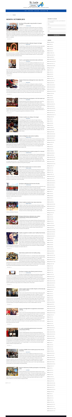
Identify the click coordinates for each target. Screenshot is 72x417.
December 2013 (51, 357)
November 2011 (51, 410)
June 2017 (50, 268)
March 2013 (50, 376)
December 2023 (51, 108)
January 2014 (51, 355)
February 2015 (51, 327)
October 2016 (51, 285)
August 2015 (51, 314)
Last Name (49, 27)
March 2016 (50, 299)
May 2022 (50, 146)
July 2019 (50, 214)
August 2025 (51, 67)
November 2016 (51, 282)
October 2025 (51, 63)
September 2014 (51, 338)
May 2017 (50, 270)
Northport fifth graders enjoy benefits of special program (30, 24)
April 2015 (50, 323)
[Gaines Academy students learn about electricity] (12, 206)
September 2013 (51, 363)
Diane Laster (28, 44)
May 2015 (50, 321)
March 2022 (50, 150)
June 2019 (50, 216)
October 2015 (51, 310)
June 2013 (50, 370)
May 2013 (50, 372)
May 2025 (50, 74)
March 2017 (50, 274)
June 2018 (50, 242)
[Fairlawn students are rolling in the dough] (12, 124)
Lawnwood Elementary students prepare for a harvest (31, 151)
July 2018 (50, 240)
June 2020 (50, 193)
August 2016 (51, 289)
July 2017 (50, 265)
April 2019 (50, 221)
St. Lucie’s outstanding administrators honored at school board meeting (30, 329)
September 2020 (51, 187)
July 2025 (50, 69)
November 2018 (51, 231)
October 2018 (51, 233)
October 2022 (51, 138)
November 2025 (51, 61)
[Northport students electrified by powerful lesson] (12, 272)
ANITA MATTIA (28, 352)
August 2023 (51, 116)
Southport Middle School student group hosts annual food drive (31, 350)
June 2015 (50, 319)
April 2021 (50, 172)
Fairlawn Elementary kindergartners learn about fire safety (31, 80)
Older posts (9, 382)
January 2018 (51, 253)
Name (49, 23)
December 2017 (51, 255)
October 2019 (51, 208)
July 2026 (50, 44)
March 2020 (50, 199)
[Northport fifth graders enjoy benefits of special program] (12, 27)
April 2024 (50, 99)
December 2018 (51, 229)
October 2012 (51, 387)
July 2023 (50, 118)
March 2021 (50, 174)
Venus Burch (28, 82)
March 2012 (50, 402)
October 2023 (51, 112)
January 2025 (51, 82)
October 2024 (51, 89)
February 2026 (51, 55)
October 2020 (51, 184)
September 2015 (51, 312)
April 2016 (50, 297)
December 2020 (51, 180)
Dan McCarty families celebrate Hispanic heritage (30, 43)
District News (30, 10)
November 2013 (51, 359)
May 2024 (50, 97)
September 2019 (51, 210)
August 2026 (51, 42)
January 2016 (51, 304)
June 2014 (50, 344)
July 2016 (50, 291)
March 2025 (50, 78)
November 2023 (51, 110)
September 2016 (51, 287)
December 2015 (51, 306)
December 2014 (51, 331)
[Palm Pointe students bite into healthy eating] (12, 256)
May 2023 (50, 123)
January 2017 (51, 278)
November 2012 (51, 385)
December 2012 (51, 383)
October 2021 (51, 161)
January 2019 (51, 227)
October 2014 (51, 336)
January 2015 (51, 329)
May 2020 (50, 195)
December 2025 (51, 59)
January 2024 (51, 106)
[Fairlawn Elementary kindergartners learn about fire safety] (12, 83)
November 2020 (51, 182)
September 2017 (51, 261)
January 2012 (51, 406)
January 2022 (51, 155)
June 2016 (50, 293)
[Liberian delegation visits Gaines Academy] (12, 139)
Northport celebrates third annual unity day (29, 183)
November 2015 (51, 308)
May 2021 (50, 170)
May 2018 (50, 244)
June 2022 (50, 144)
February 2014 (51, 353)
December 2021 (51, 157)
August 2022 (51, 142)
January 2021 (51, 178)
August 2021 (51, 165)
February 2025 (51, 80)
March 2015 (50, 325)
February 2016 (51, 302)
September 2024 (51, 91)
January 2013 (51, 380)
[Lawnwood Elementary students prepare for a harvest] (12, 155)
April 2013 (50, 374)
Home (26, 10)
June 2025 (50, 72)
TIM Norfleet (28, 61)
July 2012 (50, 393)
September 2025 (51, 65)
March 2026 (50, 52)
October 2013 (51, 361)
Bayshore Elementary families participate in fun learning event (32, 368)
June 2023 (50, 121)
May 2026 (50, 48)
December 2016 (51, 280)
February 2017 (51, 276)
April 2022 (50, 148)
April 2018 (50, 246)
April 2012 (50, 400)
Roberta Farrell (28, 168)
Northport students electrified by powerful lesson (30, 271)
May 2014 (50, 346)
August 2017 (51, 263)
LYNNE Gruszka (28, 25)
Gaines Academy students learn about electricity (30, 202)
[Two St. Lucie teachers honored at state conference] (12, 63)
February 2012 (51, 404)
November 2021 (51, 159)
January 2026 (51, 57)
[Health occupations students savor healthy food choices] (12, 238)
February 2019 (51, 225)
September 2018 (51, 236)
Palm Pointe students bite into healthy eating (29, 252)
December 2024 (51, 84)
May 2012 (50, 397)
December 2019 (51, 204)
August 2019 (51, 212)
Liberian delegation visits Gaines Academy (28, 136)
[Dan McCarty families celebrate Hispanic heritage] (12, 47)
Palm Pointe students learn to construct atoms (30, 166)
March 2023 (50, 127)
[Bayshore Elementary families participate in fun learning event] (12, 371)
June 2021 (50, 167)
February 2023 (51, 129)
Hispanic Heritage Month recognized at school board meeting (31, 309)
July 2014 (50, 342)
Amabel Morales (28, 137)
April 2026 (50, 50)
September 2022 (51, 140)
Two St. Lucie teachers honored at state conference (31, 60)
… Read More (8, 38)
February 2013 (51, 378)
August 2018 (51, 238)
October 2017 (51, 259)
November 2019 (51, 206)
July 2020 (50, 191)
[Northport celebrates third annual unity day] (12, 187)
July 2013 (50, 368)
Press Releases (43, 10)
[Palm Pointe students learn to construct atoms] (12, 170)
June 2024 (50, 95)
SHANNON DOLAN (28, 152)
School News (36, 10)
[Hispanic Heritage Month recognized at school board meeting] (12, 311)
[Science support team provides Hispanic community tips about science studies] (12, 292)
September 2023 (51, 114)
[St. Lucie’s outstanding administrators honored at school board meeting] (12, 332)
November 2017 (51, 257)
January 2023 (51, 131)
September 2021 (51, 163)
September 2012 (51, 389)
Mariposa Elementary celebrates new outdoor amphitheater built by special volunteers (29, 217)
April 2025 (50, 76)
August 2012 (51, 391)
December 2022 (51, 133)
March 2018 (50, 248)
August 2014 (51, 340)
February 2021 (51, 176)
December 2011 (51, 408)
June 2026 (50, 46)
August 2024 (51, 93)
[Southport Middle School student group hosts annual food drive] (12, 353)
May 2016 (50, 295)
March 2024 (50, 101)
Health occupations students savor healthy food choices (32, 232)
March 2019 (50, 223)
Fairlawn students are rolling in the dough (29, 117)
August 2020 (51, 189)
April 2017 (50, 272)
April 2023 (50, 125)
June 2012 (50, 395)
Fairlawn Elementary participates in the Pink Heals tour (32, 98)
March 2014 (50, 351)
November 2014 (51, 334)
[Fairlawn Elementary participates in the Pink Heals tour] (12, 102)
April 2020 (50, 197)
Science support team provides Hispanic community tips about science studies (32, 289)
